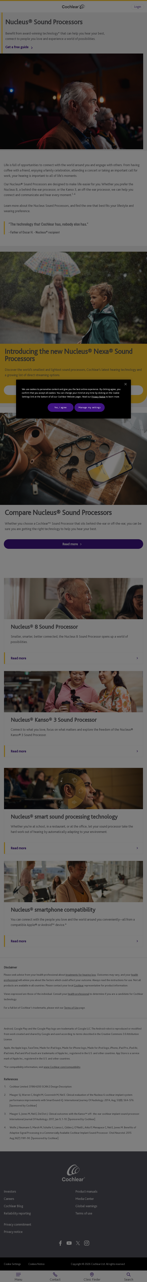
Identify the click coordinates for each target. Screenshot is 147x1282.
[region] (73, 399)
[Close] (125, 384)
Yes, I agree (60, 407)
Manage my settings (89, 407)
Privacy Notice (98, 396)
